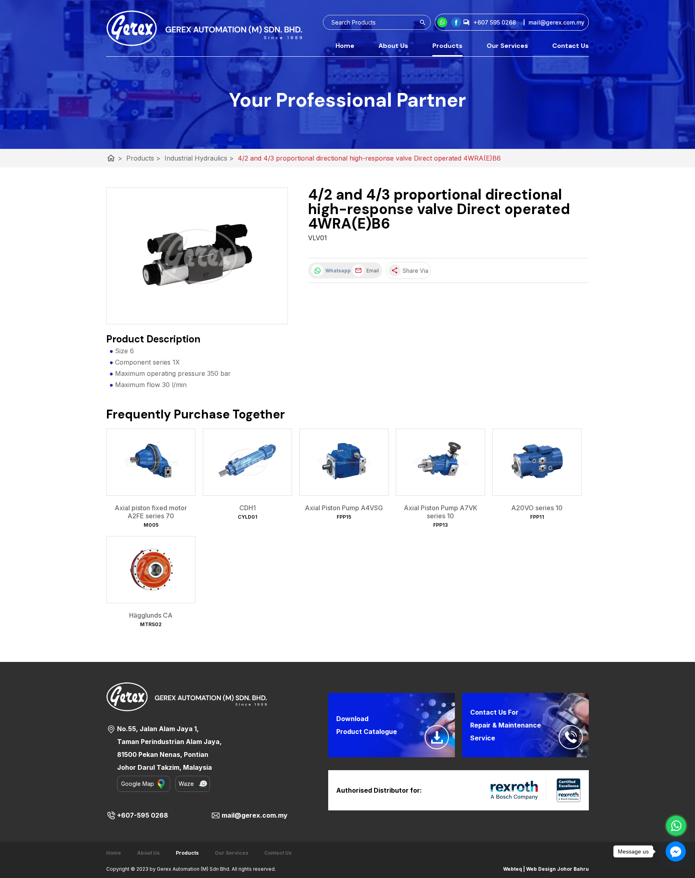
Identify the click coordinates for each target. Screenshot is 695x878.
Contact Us (570, 45)
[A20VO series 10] (537, 462)
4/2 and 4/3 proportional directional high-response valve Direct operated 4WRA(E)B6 (369, 158)
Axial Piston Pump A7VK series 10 (440, 512)
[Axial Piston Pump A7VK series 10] (440, 462)
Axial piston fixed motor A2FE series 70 (151, 512)
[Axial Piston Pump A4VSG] (344, 462)
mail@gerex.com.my (255, 815)
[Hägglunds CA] (151, 569)
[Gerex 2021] (204, 28)
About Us (393, 45)
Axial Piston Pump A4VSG (344, 508)
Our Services (507, 45)
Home (344, 45)
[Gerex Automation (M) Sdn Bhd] (456, 22)
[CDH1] (247, 462)
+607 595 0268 (494, 22)
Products (447, 45)
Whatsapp (336, 271)
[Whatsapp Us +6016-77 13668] (676, 826)
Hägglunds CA (151, 615)
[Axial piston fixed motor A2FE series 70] (151, 462)
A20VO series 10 (537, 508)
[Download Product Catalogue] (437, 737)
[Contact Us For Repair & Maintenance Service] (571, 737)
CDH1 (247, 508)
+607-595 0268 (142, 815)
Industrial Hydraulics (199, 158)
